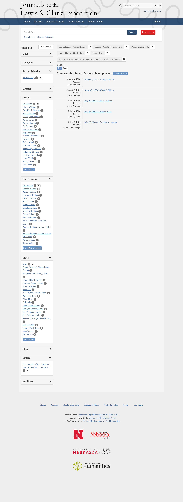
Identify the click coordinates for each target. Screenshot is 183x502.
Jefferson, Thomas (31, 152)
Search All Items (120, 73)
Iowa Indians (28, 201)
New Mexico (28, 331)
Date (65, 68)
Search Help (29, 37)
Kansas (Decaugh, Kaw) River (36, 318)
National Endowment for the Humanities (101, 421)
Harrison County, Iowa (33, 283)
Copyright (138, 405)
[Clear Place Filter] (32, 264)
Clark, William (29, 107)
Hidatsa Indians (30, 198)
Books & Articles (55, 21)
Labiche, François (31, 155)
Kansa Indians (29, 204)
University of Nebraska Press (102, 418)
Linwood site (28, 324)
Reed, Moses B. (30, 161)
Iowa (25, 264)
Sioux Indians (29, 243)
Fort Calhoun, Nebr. (32, 315)
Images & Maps (76, 21)
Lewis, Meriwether (31, 116)
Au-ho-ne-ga (28, 120)
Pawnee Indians (30, 217)
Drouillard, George (31, 110)
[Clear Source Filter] (27, 370)
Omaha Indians (29, 188)
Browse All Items (45, 37)
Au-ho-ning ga (29, 123)
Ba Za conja (28, 126)
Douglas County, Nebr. (33, 308)
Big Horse (27, 132)
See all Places (28, 339)
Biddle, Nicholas (30, 129)
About (157, 21)
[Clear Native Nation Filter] (39, 185)
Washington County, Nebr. (35, 292)
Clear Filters (45, 47)
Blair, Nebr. (28, 299)
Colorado (27, 302)
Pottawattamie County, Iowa (35, 273)
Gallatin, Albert (30, 145)
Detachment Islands (31, 305)
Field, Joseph (28, 142)
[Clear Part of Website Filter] (40, 78)
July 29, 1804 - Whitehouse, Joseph (100, 122)
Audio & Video (95, 21)
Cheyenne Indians (31, 195)
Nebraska (27, 289)
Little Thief (28, 158)
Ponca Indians (29, 240)
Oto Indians (28, 185)
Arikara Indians (30, 192)
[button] (90, 47)
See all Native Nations (32, 248)
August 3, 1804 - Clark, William (99, 79)
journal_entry (29, 77)
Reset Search (148, 32)
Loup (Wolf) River (31, 328)
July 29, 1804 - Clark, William (98, 101)
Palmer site (28, 334)
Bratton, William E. (31, 135)
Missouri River (29, 286)
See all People (28, 169)
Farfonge (27, 139)
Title (59, 68)
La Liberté (27, 103)
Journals (38, 21)
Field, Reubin (29, 113)
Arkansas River (29, 296)
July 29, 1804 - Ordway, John (97, 111)
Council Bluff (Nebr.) (32, 280)
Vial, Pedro (28, 164)
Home (27, 21)
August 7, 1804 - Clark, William (99, 90)
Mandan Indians (30, 208)
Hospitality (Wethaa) (32, 148)
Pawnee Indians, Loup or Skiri (36, 227)
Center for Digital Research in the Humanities (98, 414)
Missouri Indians (30, 211)
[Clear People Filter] (37, 104)
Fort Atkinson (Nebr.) (32, 312)
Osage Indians (29, 214)
